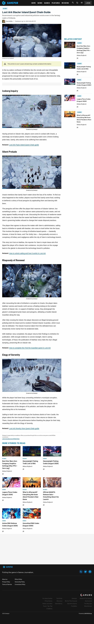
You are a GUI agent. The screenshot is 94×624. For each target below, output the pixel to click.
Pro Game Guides (47, 598)
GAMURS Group (88, 613)
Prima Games (48, 601)
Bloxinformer (88, 606)
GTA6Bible (49, 608)
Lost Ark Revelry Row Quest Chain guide (24, 428)
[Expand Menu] (82, 2)
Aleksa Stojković (7, 471)
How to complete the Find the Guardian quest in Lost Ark (30, 348)
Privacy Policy (6, 582)
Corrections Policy (20, 584)
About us (4, 579)
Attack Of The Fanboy (86, 598)
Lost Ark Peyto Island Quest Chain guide (24, 145)
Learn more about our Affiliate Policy (10, 438)
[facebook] (90, 572)
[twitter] (85, 572)
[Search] (73, 2)
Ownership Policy (20, 582)
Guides (47, 3)
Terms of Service (7, 584)
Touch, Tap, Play (47, 606)
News (40, 3)
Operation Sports (72, 603)
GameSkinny (58, 603)
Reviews (65, 3)
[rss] (81, 572)
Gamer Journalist (47, 603)
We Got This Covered (71, 601)
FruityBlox (74, 606)
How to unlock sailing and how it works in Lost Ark (27, 253)
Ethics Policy (18, 579)
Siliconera (59, 601)
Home (33, 3)
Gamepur (74, 598)
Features (56, 3)
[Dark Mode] (77, 2)
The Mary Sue (88, 603)
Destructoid (88, 601)
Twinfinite (59, 598)
